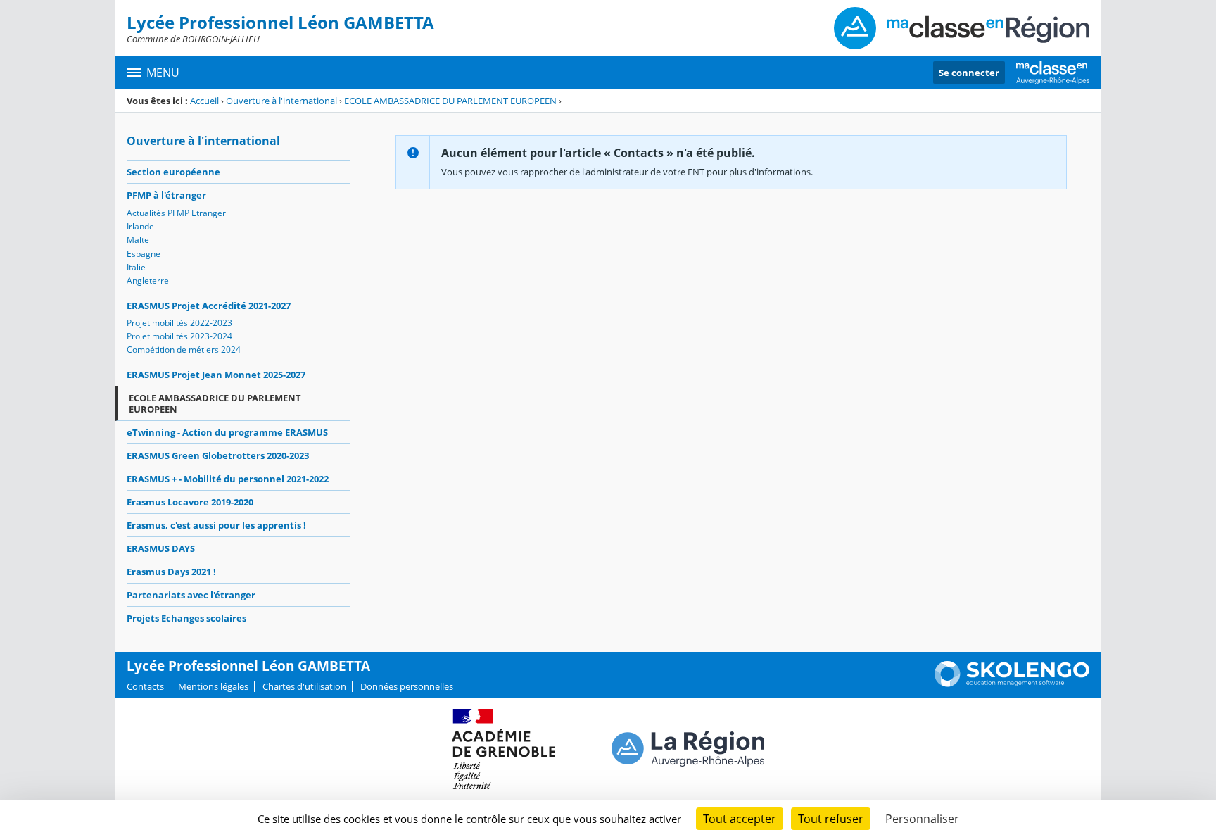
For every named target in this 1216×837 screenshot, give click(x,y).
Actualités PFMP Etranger (176, 213)
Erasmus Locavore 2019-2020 (190, 502)
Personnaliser (922, 818)
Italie (136, 267)
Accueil (204, 100)
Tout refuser (830, 818)
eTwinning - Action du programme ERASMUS (227, 432)
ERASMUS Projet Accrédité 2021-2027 (209, 305)
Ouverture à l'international (281, 100)
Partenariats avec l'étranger (191, 595)
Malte (138, 240)
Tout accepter (739, 818)
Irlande (140, 226)
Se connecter (969, 72)
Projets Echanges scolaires (186, 618)
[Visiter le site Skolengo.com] (1012, 683)
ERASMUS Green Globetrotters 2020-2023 (218, 455)
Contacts (145, 686)
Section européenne (173, 171)
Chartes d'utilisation (304, 686)
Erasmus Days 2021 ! (171, 571)
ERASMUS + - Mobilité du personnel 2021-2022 (228, 478)
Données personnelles (406, 686)
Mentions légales (213, 686)
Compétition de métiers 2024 (184, 349)
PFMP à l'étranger (166, 195)
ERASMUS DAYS (161, 548)
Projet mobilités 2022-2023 (179, 323)
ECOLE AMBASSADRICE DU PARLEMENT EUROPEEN (450, 100)
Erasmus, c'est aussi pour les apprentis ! (216, 525)
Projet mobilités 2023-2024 (179, 336)
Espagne (143, 254)
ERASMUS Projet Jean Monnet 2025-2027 (216, 374)
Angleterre (148, 281)
